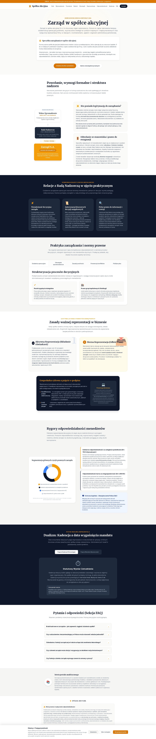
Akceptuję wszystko (120, 732)
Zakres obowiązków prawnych (90, 66)
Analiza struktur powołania (65, 66)
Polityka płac (117, 263)
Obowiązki (82, 6)
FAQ (117, 6)
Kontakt (123, 6)
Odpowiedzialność (102, 6)
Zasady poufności (78, 263)
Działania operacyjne (39, 263)
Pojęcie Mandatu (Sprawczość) (90, 552)
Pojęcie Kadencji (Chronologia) (66, 552)
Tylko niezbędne (105, 732)
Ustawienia (93, 732)
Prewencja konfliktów (97, 263)
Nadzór (76, 6)
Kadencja (111, 6)
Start (52, 6)
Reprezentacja (91, 6)
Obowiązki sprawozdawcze (58, 263)
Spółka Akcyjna (38, 6)
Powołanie (69, 6)
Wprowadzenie (60, 6)
